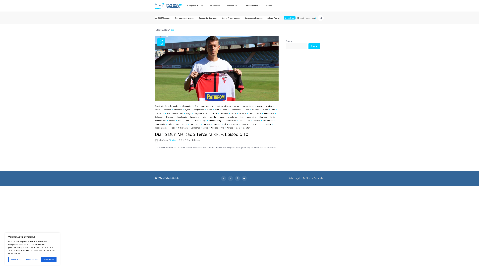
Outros (269, 5)
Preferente (213, 5)
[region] (32, 249)
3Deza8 (300, 18)
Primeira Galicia (232, 5)
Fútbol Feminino (251, 5)
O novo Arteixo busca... (221, 18)
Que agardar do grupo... (174, 18)
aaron (308, 18)
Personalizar (16, 259)
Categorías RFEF (194, 5)
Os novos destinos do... (243, 18)
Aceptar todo (49, 259)
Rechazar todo (32, 259)
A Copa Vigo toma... (265, 18)
